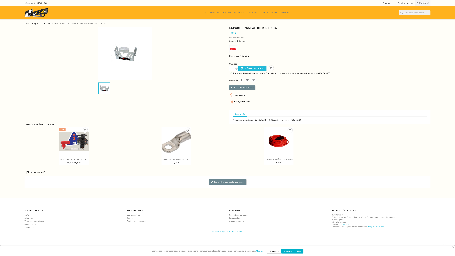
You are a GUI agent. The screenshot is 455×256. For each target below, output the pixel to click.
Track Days (253, 12)
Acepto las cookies (292, 251)
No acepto (274, 251)
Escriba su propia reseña (244, 87)
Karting (227, 12)
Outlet (275, 12)
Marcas (285, 12)
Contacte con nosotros (136, 221)
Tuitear (247, 80)
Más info (259, 251)
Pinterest (253, 80)
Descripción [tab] (240, 114)
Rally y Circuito (212, 12)
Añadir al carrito (252, 68)
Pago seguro (30, 227)
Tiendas (130, 218)
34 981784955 (40, 3)
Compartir (241, 80)
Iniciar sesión (234, 218)
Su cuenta (234, 210)
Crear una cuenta (236, 221)
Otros (265, 12)
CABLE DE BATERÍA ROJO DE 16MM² (279, 159)
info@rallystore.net (376, 227)
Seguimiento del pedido (238, 215)
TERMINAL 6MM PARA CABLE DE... (176, 159)
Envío (27, 215)
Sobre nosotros (31, 224)
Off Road (239, 12)
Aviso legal (29, 218)
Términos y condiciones (34, 221)
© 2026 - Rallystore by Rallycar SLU (227, 231)
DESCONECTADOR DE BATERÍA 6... (74, 159)
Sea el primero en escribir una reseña (229, 182)
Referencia (234, 56)
